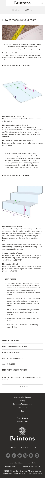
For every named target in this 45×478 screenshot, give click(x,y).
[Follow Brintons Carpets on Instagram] (37, 455)
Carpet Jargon (8, 364)
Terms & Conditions (16, 463)
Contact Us (22, 387)
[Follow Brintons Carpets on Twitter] (19, 455)
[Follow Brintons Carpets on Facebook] (8, 455)
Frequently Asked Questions (14, 370)
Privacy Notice (31, 463)
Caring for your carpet (12, 358)
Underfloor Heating (11, 352)
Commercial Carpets (22, 397)
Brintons (22, 3)
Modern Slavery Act (12, 466)
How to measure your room (14, 346)
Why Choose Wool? (10, 341)
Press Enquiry (22, 418)
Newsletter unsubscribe (31, 466)
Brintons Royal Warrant (22, 433)
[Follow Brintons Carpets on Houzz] (25, 455)
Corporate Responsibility (22, 404)
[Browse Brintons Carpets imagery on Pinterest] (14, 455)
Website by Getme (35, 473)
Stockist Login (22, 421)
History (22, 401)
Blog (22, 411)
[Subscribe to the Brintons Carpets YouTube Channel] (31, 455)
